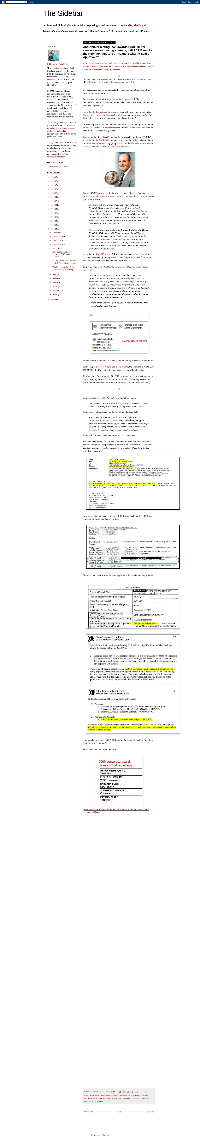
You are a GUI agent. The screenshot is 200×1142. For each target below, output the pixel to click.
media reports (122, 366)
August (56, 248)
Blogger (105, 1135)
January (56, 294)
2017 (53, 205)
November (57, 236)
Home (119, 1111)
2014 (53, 216)
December (57, 232)
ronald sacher (89, 1101)
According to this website (94, 111)
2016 (53, 208)
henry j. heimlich (120, 1095)
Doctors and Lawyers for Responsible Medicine (104, 114)
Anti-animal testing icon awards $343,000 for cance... (62, 254)
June (55, 278)
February (57, 290)
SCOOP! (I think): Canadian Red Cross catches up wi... (64, 261)
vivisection (99, 1101)
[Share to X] (130, 1091)
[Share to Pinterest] (136, 1091)
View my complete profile (58, 166)
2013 (53, 220)
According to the (96, 140)
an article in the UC (104, 397)
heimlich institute (106, 1095)
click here (91, 82)
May (55, 282)
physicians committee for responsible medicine (131, 1098)
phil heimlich (108, 1098)
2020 (53, 193)
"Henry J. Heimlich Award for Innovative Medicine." (107, 146)
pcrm (100, 1098)
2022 (53, 185)
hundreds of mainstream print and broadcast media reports (61, 128)
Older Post (150, 1111)
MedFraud (140, 25)
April (55, 286)
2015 (53, 213)
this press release (103, 366)
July (55, 274)
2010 (53, 299)
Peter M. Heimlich (58, 64)
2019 (53, 196)
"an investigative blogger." (57, 155)
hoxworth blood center (136, 1095)
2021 (53, 189)
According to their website (112, 196)
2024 (53, 177)
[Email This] (124, 1091)
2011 (53, 228)
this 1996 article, (103, 254)
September (57, 244)
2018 (53, 201)
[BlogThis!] (127, 1091)
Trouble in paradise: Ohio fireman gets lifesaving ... (64, 268)
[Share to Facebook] (133, 1091)
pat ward (94, 1098)
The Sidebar (63, 13)
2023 (53, 181)
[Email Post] (120, 1091)
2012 (53, 224)
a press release (95, 411)
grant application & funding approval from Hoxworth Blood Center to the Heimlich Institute (116, 810)
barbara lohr (94, 1095)
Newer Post (88, 1111)
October (56, 240)
